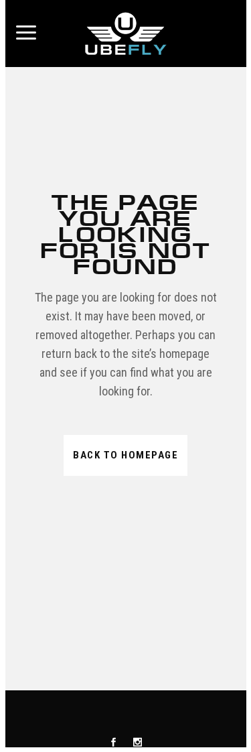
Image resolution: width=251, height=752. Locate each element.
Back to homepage (125, 455)
